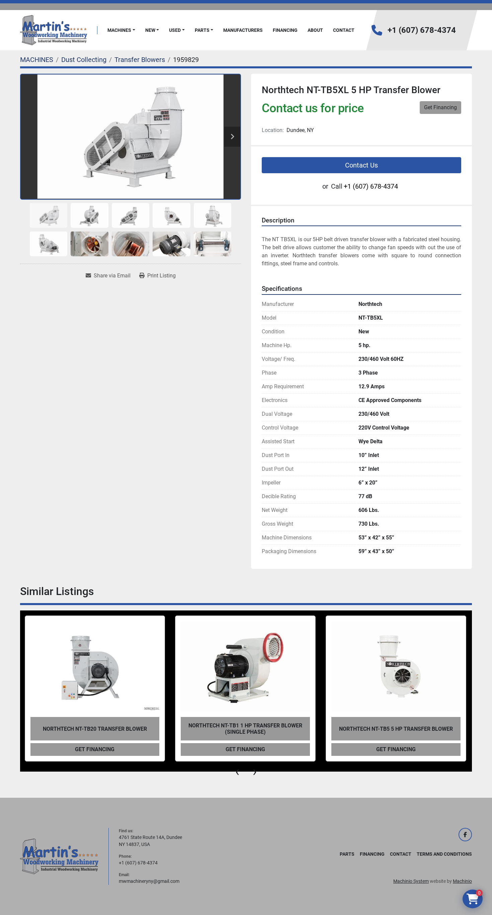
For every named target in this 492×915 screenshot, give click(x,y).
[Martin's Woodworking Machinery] (59, 856)
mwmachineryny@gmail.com (149, 881)
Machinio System (411, 881)
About (315, 30)
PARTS (202, 30)
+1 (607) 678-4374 (422, 30)
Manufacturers (243, 30)
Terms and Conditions (444, 854)
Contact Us (361, 165)
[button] (121, 30)
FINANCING (285, 30)
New (150, 30)
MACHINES (119, 30)
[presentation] (237, 772)
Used (175, 30)
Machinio (462, 881)
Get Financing (440, 107)
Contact (343, 30)
